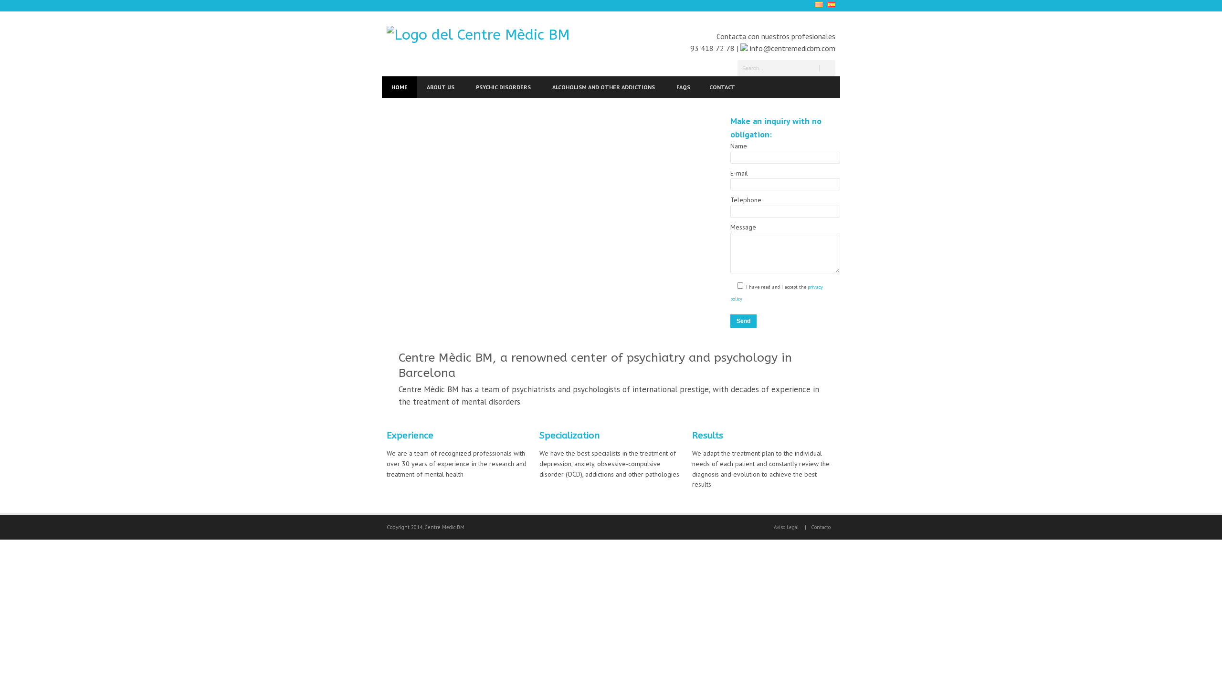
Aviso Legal (786, 527)
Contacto (821, 527)
